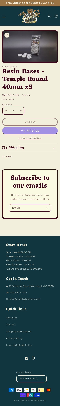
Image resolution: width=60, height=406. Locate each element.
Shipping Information (18, 331)
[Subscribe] (47, 208)
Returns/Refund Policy (19, 345)
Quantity (7, 104)
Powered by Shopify (38, 400)
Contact (10, 324)
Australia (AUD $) (29, 378)
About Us (11, 317)
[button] (3, 16)
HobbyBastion (25, 400)
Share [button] (9, 156)
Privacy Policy (14, 338)
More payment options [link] (30, 138)
